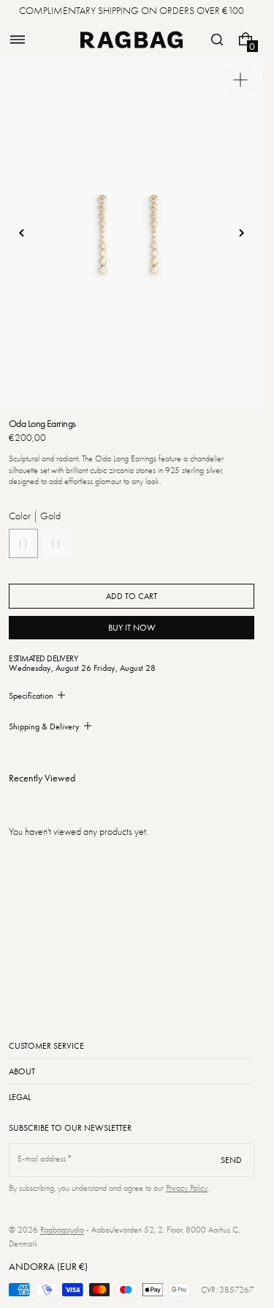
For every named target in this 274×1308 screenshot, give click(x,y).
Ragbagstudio (62, 1230)
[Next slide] (241, 233)
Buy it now (132, 627)
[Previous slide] (22, 233)
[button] (17, 39)
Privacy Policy (187, 1188)
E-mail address (42, 1158)
